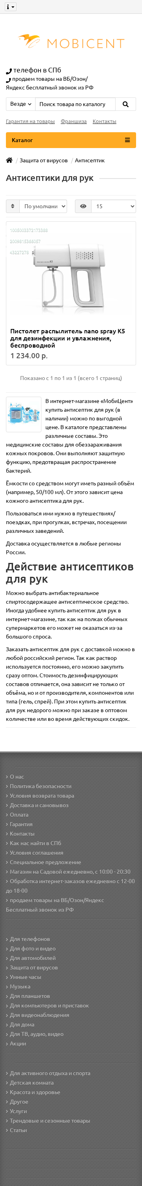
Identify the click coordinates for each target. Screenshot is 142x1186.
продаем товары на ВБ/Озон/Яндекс (57, 900)
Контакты (104, 121)
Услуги (18, 1111)
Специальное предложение (45, 862)
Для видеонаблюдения (39, 1015)
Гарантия (21, 824)
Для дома (22, 1024)
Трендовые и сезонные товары (50, 1121)
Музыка (20, 986)
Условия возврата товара (42, 796)
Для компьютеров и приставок (49, 1005)
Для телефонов (30, 939)
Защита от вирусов (34, 967)
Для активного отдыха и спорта (50, 1073)
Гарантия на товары (30, 121)
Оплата (19, 815)
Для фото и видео (33, 948)
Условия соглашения (37, 853)
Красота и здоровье (35, 1092)
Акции (18, 1043)
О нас (17, 777)
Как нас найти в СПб (35, 843)
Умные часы (25, 977)
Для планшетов (30, 996)
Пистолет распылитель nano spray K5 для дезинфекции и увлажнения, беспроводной (67, 338)
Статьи (18, 1130)
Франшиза (74, 121)
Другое (19, 1102)
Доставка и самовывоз (39, 805)
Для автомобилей (33, 958)
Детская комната (32, 1083)
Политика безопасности (40, 786)
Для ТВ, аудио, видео (37, 1034)
